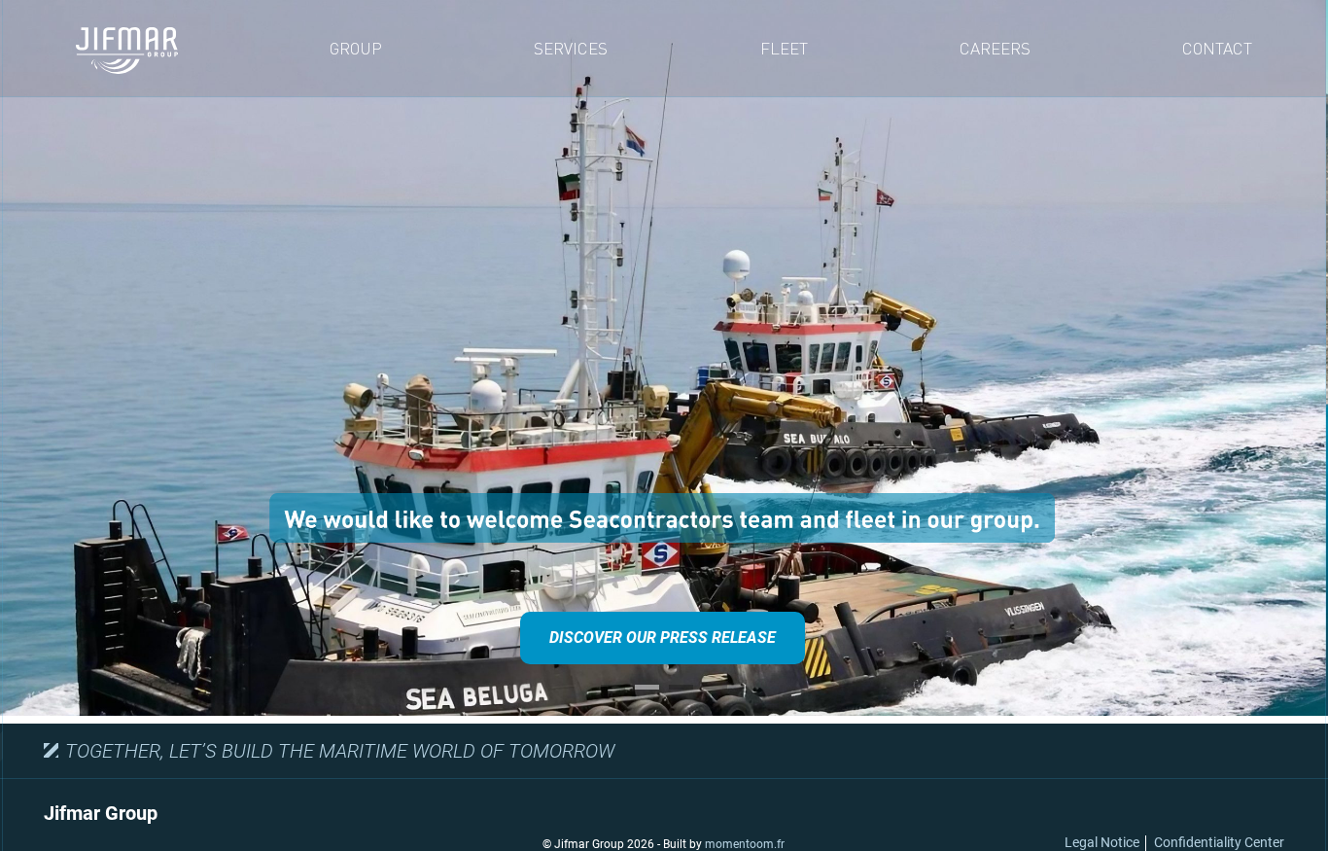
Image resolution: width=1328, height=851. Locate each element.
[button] (613, 687)
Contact (1217, 48)
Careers (995, 48)
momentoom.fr (745, 844)
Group (356, 48)
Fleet (784, 48)
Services (571, 48)
